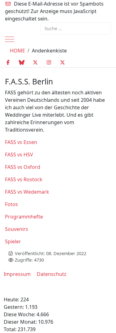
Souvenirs (16, 229)
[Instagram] (49, 62)
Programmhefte (24, 216)
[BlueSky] (22, 62)
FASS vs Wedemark (27, 191)
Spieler (13, 241)
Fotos (11, 204)
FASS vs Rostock (23, 179)
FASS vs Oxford (22, 167)
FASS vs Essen (21, 142)
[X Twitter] (35, 62)
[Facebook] (8, 62)
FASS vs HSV (19, 154)
